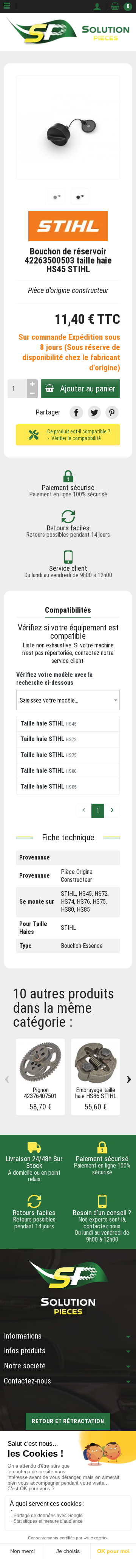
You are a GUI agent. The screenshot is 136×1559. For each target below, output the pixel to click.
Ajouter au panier (88, 388)
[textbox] (68, 700)
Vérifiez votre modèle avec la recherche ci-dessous (54, 678)
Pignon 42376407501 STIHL (40, 1096)
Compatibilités (68, 610)
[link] (76, 412)
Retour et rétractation (68, 1421)
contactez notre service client (82, 656)
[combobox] (68, 700)
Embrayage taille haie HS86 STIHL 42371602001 (95, 1096)
